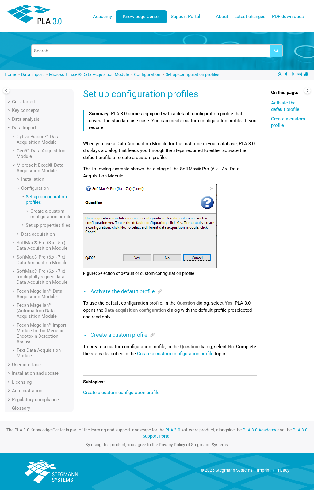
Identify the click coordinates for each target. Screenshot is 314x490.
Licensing (22, 382)
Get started (23, 101)
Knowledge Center (141, 16)
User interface (26, 364)
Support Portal (185, 16)
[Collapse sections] (280, 74)
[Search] (276, 50)
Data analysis (26, 119)
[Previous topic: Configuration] (287, 75)
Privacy (282, 470)
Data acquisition (38, 234)
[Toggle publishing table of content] (6, 90)
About (222, 16)
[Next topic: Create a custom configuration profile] (293, 75)
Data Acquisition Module (89, 74)
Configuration (147, 74)
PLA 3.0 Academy (259, 429)
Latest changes (250, 16)
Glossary (21, 408)
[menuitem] (102, 16)
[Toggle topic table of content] (307, 90)
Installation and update (35, 373)
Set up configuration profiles (192, 74)
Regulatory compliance (35, 399)
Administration (27, 390)
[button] (9, 101)
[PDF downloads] (300, 74)
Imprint (264, 470)
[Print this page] (307, 74)
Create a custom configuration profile (50, 213)
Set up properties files (48, 225)
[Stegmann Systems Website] (52, 472)
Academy (102, 16)
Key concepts (26, 110)
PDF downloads (288, 16)
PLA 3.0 (172, 429)
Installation (32, 179)
